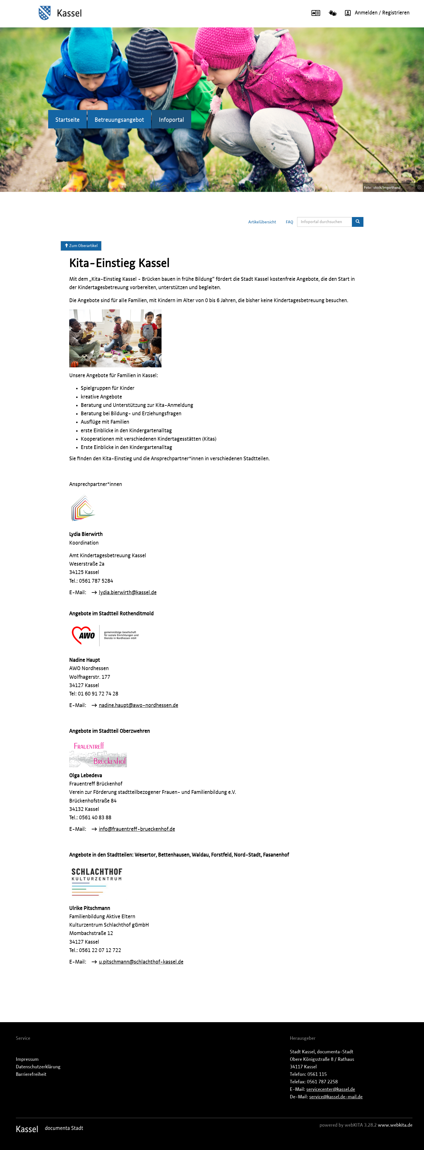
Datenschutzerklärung (38, 1067)
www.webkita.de (395, 1125)
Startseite (67, 120)
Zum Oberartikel (83, 246)
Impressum (27, 1059)
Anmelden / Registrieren (382, 13)
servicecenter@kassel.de (330, 1089)
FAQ (289, 222)
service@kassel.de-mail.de (336, 1097)
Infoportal (171, 120)
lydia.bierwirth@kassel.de (128, 592)
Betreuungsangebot (119, 120)
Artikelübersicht (262, 222)
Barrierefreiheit (31, 1074)
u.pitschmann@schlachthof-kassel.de (141, 962)
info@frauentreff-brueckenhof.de (137, 829)
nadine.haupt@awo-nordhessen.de (138, 705)
